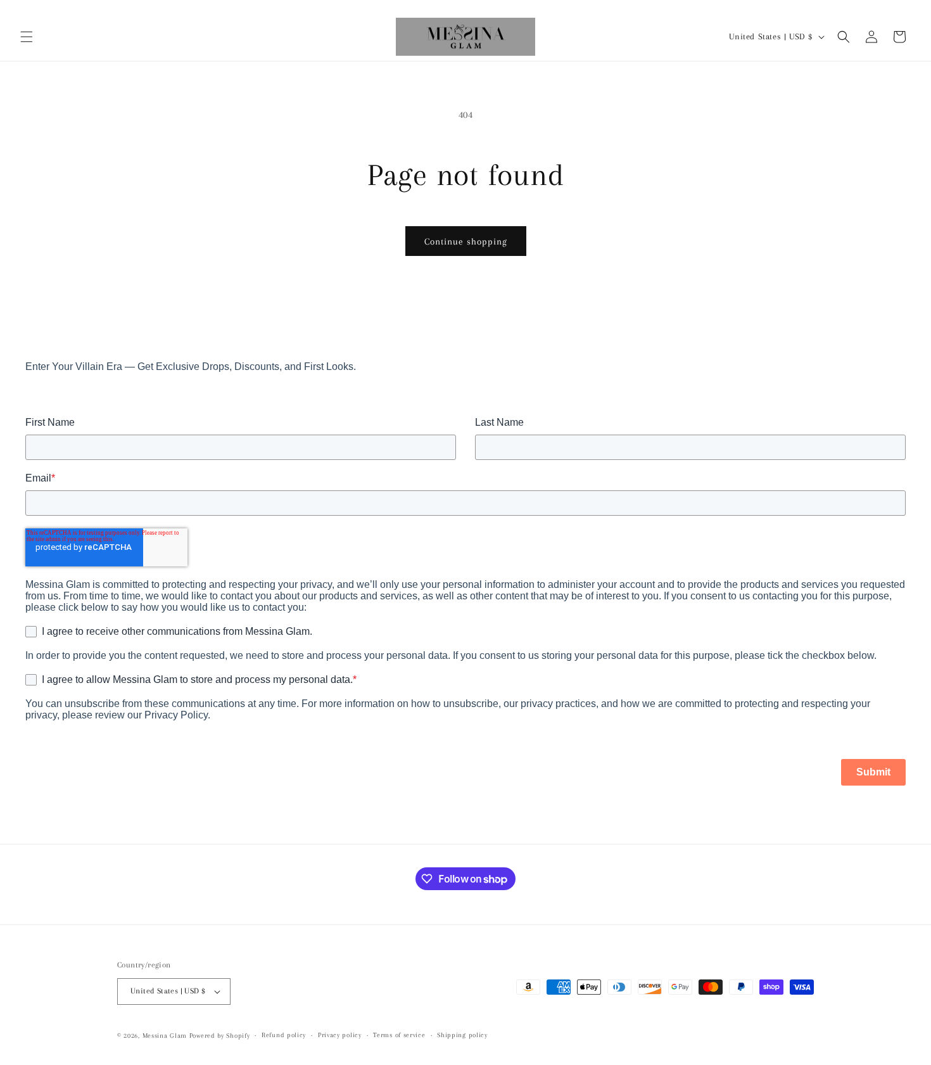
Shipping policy (462, 1035)
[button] (27, 37)
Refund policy (284, 1035)
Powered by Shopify (219, 1035)
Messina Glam (164, 1035)
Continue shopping (465, 241)
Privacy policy (340, 1035)
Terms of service (399, 1035)
